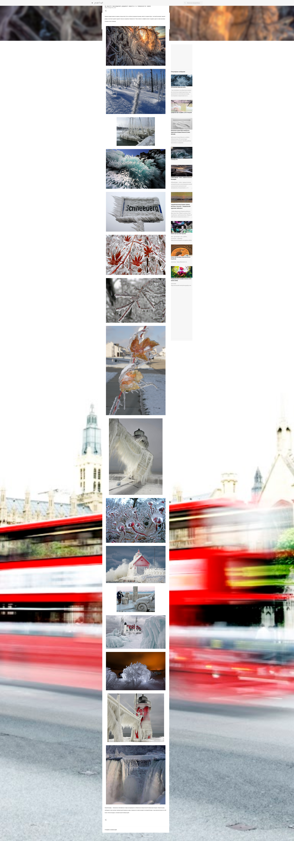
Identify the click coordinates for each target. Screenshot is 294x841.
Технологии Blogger (148, 836)
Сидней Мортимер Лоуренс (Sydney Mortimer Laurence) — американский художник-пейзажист (180, 206)
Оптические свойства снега (178, 87)
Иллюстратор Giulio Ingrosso (178, 233)
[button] (106, 11)
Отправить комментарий (111, 829)
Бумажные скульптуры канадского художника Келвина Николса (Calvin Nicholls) (180, 132)
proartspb (98, 3)
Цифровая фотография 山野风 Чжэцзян (181, 112)
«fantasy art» (174, 159)
